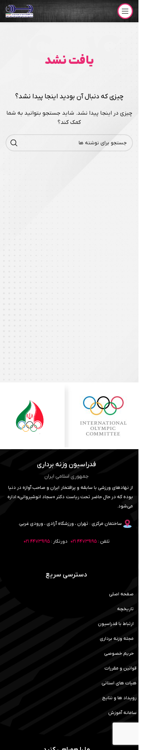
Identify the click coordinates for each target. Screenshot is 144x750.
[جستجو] (14, 142)
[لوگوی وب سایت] (19, 10)
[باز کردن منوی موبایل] (125, 11)
